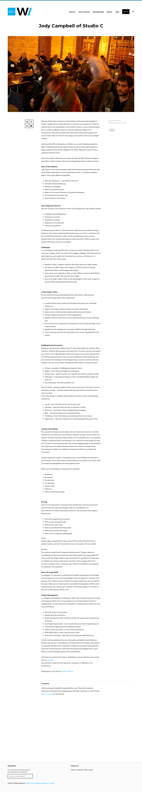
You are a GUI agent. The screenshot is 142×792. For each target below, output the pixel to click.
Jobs (117, 12)
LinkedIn (50, 660)
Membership (98, 12)
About (109, 12)
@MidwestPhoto (67, 671)
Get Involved (84, 12)
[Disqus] (71, 721)
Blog (112, 130)
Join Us (125, 11)
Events (72, 12)
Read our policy (46, 694)
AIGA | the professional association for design (40, 783)
